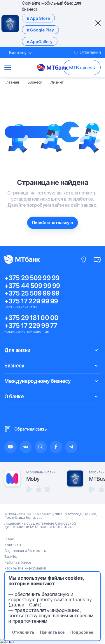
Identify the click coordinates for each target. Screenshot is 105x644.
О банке (14, 396)
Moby (32, 479)
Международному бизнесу (37, 381)
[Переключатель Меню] (8, 67)
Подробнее (81, 632)
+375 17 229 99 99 (31, 301)
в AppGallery (39, 41)
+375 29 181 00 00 (31, 317)
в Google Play (40, 29)
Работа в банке (17, 562)
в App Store (38, 18)
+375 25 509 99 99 (31, 293)
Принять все (52, 632)
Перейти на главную (52, 222)
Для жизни (17, 350)
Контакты (12, 545)
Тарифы (11, 556)
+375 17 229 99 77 (30, 325)
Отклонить (23, 632)
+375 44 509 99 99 (32, 285)
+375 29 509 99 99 (31, 278)
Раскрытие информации (25, 568)
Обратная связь (30, 429)
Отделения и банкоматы (25, 551)
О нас (9, 539)
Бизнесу (14, 366)
